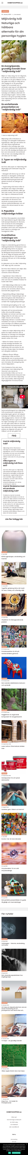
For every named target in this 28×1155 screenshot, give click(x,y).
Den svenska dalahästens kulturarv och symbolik (13, 684)
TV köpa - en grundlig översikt (11, 1040)
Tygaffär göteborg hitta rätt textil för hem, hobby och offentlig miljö (12, 589)
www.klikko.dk (15, 1127)
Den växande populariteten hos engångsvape (12, 976)
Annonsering (14, 1139)
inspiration (4, 552)
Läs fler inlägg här (14, 519)
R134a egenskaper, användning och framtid (13, 558)
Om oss (14, 1141)
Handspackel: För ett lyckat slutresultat (10, 779)
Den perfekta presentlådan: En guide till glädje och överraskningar (13, 901)
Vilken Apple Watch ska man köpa (12, 1071)
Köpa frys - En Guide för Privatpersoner (9, 1102)
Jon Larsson (17, 14)
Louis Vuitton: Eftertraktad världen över (12, 747)
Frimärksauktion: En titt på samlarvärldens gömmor (10, 652)
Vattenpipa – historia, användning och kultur (13, 944)
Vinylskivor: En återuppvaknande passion (12, 621)
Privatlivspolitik (16, 1152)
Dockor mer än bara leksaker (11, 839)
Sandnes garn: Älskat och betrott (12, 809)
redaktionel (5, 11)
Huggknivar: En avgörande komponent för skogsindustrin (11, 716)
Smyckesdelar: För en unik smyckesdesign (10, 869)
